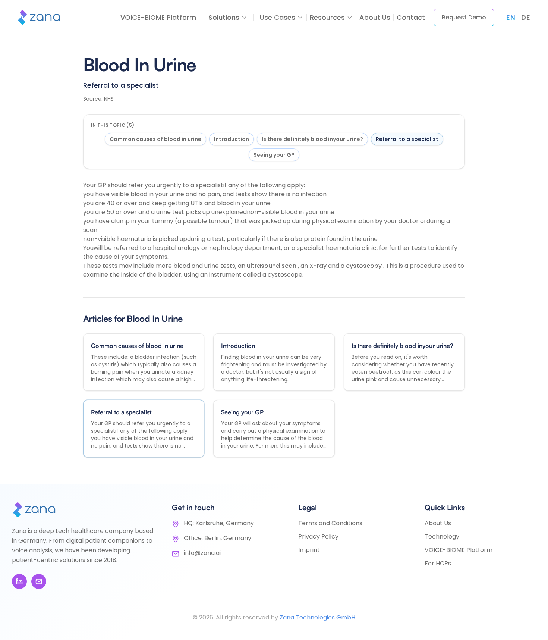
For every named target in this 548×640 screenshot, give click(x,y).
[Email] (38, 581)
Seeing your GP (274, 155)
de (525, 17)
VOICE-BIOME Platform (158, 17)
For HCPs (438, 563)
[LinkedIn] (19, 581)
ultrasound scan (272, 265)
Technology (442, 536)
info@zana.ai (202, 553)
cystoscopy (364, 265)
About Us (374, 17)
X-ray (318, 265)
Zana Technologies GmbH (317, 617)
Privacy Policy (318, 536)
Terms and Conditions (330, 523)
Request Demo (464, 17)
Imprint (309, 550)
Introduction (231, 139)
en (510, 17)
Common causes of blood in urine (155, 139)
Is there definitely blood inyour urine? (312, 139)
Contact (411, 17)
